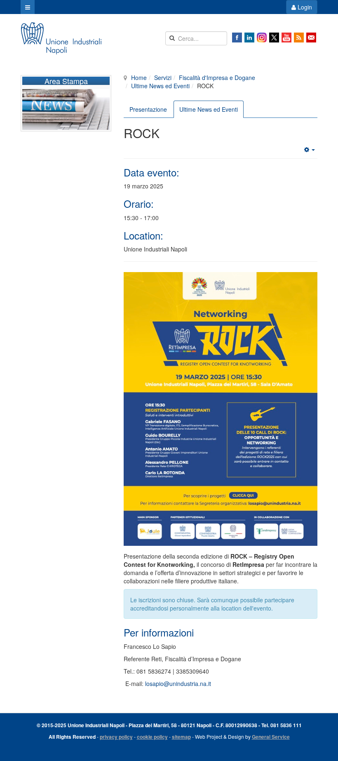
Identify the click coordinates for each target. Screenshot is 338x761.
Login (304, 7)
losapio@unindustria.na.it (178, 683)
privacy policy (116, 736)
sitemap (181, 736)
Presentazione (148, 109)
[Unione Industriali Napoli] (61, 38)
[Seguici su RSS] (299, 37)
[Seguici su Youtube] (286, 37)
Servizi (162, 77)
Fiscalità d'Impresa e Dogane (217, 77)
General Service (271, 736)
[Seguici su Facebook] (237, 37)
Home (139, 77)
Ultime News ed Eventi (160, 86)
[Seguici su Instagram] (262, 37)
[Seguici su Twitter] (274, 37)
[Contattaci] (311, 37)
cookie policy (152, 736)
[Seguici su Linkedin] (249, 37)
